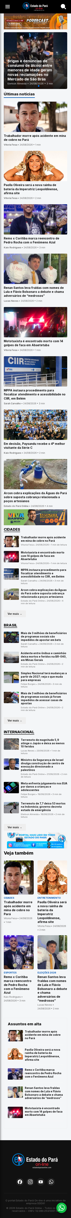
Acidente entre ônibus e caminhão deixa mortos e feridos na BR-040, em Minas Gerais (44, 656)
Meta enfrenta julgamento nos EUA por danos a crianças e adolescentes (44, 787)
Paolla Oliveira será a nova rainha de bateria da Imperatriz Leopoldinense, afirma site (42, 1054)
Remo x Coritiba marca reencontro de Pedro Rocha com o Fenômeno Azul (43, 1073)
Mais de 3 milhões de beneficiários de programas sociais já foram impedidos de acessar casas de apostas (44, 698)
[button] (32, 86)
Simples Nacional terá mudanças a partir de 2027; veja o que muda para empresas (44, 676)
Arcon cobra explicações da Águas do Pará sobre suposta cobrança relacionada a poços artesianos (44, 593)
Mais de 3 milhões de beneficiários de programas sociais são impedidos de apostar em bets (44, 636)
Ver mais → (15, 613)
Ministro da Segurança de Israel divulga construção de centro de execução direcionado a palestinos (42, 764)
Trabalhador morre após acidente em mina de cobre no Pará (43, 539)
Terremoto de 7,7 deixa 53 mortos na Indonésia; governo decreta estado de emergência (43, 807)
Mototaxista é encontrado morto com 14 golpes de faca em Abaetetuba (42, 556)
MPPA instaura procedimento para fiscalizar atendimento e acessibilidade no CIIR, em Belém (43, 573)
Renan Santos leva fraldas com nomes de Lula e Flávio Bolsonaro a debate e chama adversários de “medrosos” (44, 1093)
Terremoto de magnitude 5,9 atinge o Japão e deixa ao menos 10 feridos (43, 743)
